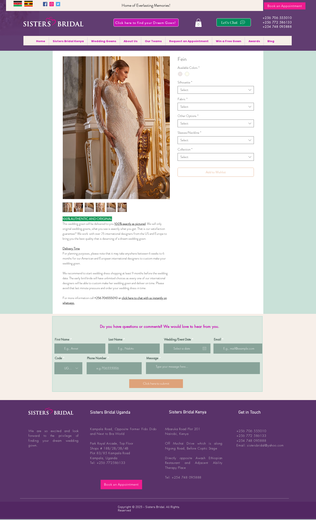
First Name (62, 339)
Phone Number (96, 358)
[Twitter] (58, 4)
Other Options (188, 116)
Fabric (182, 99)
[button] (198, 23)
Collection (185, 149)
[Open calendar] (204, 348)
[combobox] (216, 90)
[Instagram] (51, 4)
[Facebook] (45, 4)
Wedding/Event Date (179, 339)
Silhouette (185, 82)
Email (217, 339)
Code (58, 358)
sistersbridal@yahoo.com (265, 445)
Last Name (115, 339)
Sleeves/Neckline (189, 133)
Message (152, 358)
